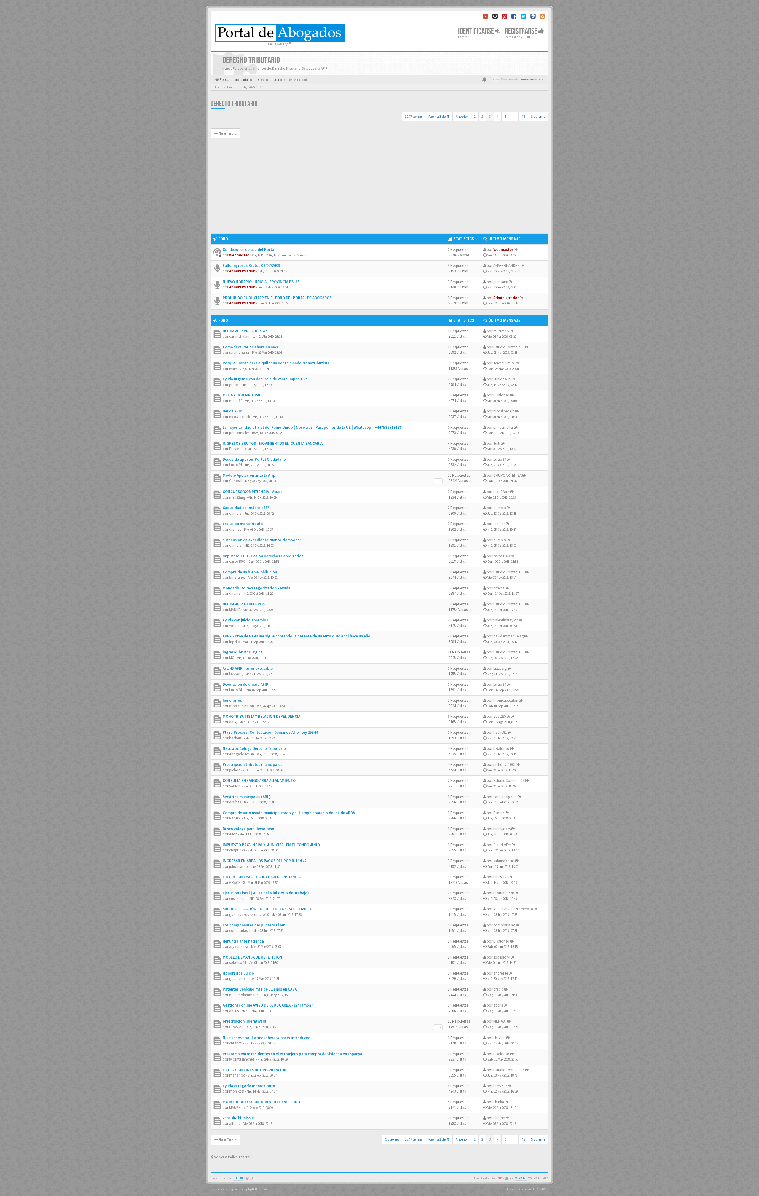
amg (233, 721)
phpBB (239, 1178)
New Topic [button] (227, 133)
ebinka (498, 1101)
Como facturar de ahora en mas (250, 347)
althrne (234, 1123)
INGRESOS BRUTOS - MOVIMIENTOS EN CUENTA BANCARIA (273, 443)
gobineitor (237, 978)
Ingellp (234, 641)
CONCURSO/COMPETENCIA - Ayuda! (253, 491)
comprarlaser (240, 930)
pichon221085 (240, 770)
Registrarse (521, 31)
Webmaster (239, 255)
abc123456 (501, 716)
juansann (500, 281)
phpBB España (256, 1189)
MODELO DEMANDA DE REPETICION (252, 957)
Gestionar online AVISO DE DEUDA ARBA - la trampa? (268, 1005)
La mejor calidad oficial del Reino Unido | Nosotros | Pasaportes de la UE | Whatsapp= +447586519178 (312, 427)
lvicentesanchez (241, 1059)
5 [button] (505, 116)
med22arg (237, 497)
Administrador (242, 271)
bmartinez (237, 577)
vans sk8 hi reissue (239, 1117)
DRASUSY (236, 1026)
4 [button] (498, 116)
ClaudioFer (502, 844)
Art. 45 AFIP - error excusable (248, 668)
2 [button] (482, 116)
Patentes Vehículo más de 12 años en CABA (260, 989)
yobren (234, 625)
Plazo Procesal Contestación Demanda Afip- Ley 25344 (270, 732)
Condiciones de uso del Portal (249, 249)
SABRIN (235, 786)
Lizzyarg (236, 673)
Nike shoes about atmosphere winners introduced (266, 1037)
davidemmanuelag (508, 636)
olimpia (235, 513)
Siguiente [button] (538, 116)
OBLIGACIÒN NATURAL (242, 395)
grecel (234, 384)
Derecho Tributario (234, 103)
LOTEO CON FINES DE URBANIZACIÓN (255, 1069)
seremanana (239, 352)
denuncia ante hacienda (243, 941)
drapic (498, 989)
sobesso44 (237, 962)
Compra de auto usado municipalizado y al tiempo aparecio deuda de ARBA (289, 812)
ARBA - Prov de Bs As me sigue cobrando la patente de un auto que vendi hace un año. (297, 636)
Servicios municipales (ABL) (246, 796)
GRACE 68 (237, 882)
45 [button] (523, 116)
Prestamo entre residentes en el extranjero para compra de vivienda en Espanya (292, 1053)
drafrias (235, 529)
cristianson (238, 898)
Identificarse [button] (476, 31)
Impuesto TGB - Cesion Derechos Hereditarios (263, 556)
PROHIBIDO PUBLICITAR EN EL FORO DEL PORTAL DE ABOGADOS (277, 297)
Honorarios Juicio (238, 973)
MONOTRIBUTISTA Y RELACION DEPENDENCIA (261, 716)
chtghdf (235, 1043)
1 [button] (475, 116)
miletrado (501, 331)
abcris (234, 1010)
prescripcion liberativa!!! (244, 1021)
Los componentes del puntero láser (254, 925)
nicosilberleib (239, 416)
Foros (224, 79)
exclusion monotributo (243, 523)
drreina (234, 593)
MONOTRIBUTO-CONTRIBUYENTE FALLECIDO (261, 1101)
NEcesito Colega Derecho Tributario (254, 748)
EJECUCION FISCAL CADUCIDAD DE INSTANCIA (262, 876)
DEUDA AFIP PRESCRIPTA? (245, 331)
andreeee (500, 973)
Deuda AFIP (232, 411)
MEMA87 (499, 1021)
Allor (233, 834)
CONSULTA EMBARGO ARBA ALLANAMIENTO (259, 780)
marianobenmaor (243, 994)
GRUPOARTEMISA (507, 475)
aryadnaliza (238, 946)
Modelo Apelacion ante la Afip (249, 475)
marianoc (237, 1075)
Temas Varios (297, 255)
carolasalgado (505, 796)
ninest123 (500, 876)
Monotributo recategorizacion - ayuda (256, 588)
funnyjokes (502, 828)
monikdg (236, 1091)
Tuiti (496, 443)
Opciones (392, 1139)
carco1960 (237, 561)
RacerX (234, 818)
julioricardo (238, 866)
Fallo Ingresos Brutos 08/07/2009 (251, 265)
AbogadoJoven (241, 754)
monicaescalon (241, 705)
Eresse (234, 448)
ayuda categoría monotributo (249, 1085)
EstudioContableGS (508, 347)
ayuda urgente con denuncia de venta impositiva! (266, 379)
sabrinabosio (503, 860)
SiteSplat (521, 1178)
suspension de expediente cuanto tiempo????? (263, 540)
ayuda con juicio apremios (245, 620)
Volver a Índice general (231, 1157)
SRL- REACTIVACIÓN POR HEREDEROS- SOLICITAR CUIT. (270, 908)
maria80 (235, 400)
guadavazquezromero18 (249, 914)
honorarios (232, 700)
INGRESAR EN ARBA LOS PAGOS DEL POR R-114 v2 (265, 860)
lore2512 (500, 1085)
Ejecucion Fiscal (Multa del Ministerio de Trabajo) (266, 892)
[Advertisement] (379, 188)
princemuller (239, 432)
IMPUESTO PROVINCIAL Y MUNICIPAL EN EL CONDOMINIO (271, 844)
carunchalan (239, 336)
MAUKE (234, 609)
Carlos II (235, 480)
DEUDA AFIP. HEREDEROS (244, 604)
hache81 (236, 738)
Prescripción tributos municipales (252, 764)
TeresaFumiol (504, 363)
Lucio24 (235, 464)
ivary (233, 368)
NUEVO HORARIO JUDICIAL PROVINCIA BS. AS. (261, 281)
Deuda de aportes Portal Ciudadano (254, 459)
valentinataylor (505, 620)
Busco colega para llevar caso (248, 828)
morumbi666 (503, 892)
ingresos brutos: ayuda (243, 652)
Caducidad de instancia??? (246, 507)
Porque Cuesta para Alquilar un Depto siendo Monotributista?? (278, 363)
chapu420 (237, 850)
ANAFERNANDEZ (506, 265)
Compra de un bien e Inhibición (250, 572)
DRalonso (501, 395)
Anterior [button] (462, 116)
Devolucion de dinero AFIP (245, 684)
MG (231, 657)
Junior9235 (502, 379)
